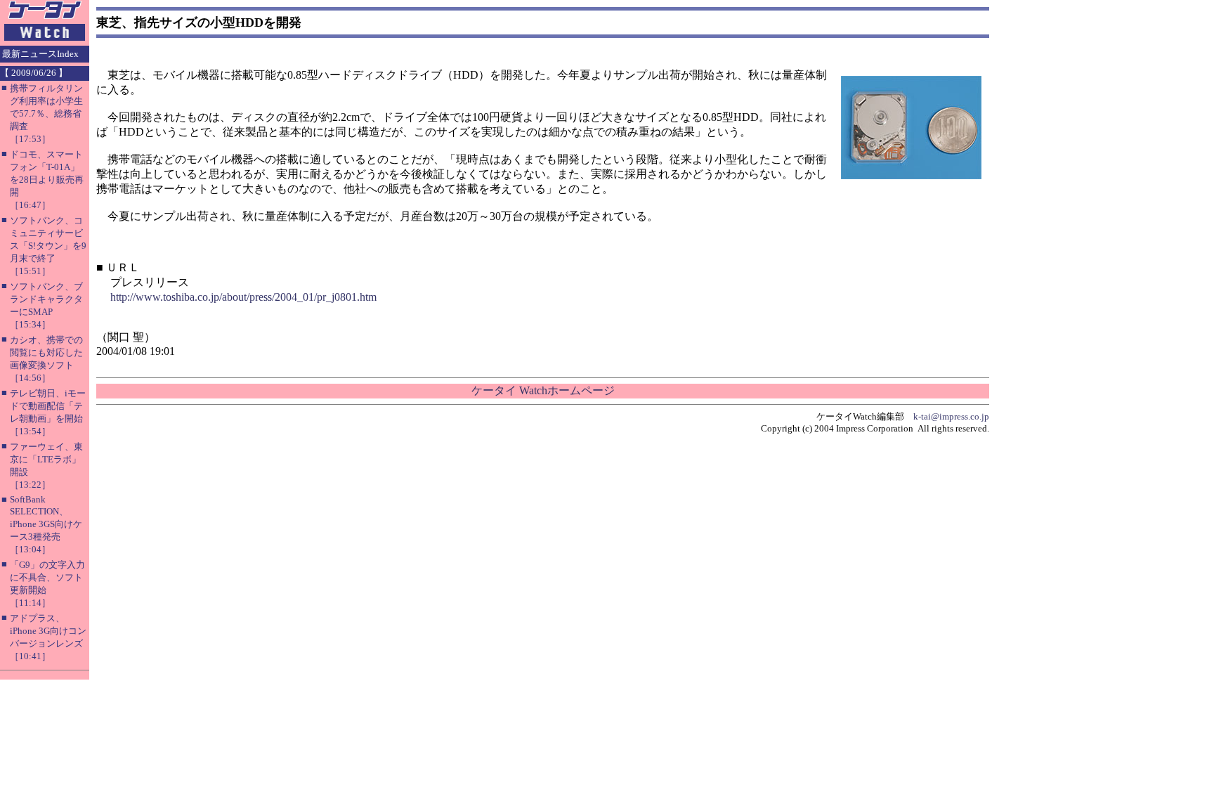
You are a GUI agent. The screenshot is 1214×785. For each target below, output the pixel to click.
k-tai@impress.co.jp (951, 416)
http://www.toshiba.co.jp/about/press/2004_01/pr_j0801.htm (243, 297)
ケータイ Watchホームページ (543, 390)
